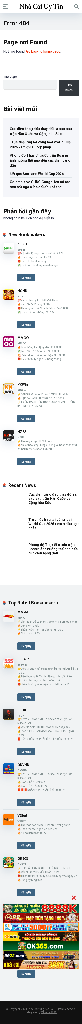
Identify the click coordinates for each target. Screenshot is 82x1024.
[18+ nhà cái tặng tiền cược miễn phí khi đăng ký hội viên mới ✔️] (41, 6)
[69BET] (8, 252)
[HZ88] (8, 440)
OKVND (23, 765)
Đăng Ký (26, 277)
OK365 (22, 858)
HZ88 (21, 432)
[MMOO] (8, 346)
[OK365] (8, 867)
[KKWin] (8, 393)
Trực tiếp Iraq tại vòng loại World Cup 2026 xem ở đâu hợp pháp (40, 144)
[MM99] (8, 620)
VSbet (22, 815)
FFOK (21, 710)
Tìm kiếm (10, 77)
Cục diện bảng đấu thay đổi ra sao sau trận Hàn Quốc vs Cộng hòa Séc (41, 131)
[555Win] (8, 667)
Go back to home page (43, 51)
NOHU (22, 291)
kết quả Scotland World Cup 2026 (37, 174)
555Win (23, 659)
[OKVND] (8, 773)
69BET (22, 244)
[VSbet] (8, 824)
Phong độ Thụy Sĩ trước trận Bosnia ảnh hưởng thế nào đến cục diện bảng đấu (40, 160)
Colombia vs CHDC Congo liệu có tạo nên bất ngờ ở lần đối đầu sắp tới (40, 184)
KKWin (22, 385)
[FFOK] (8, 718)
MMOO (23, 338)
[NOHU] (8, 299)
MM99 (22, 612)
